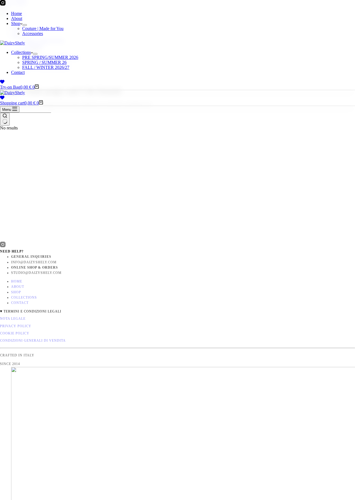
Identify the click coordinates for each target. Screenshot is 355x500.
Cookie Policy (14, 333)
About (16, 18)
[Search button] (5, 119)
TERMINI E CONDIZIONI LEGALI (32, 311)
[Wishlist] (2, 81)
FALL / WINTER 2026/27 (45, 67)
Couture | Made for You (43, 28)
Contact (18, 72)
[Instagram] (3, 4)
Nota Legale (13, 319)
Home (16, 13)
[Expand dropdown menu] (24, 25)
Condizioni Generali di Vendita (33, 340)
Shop (15, 23)
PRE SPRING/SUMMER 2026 (50, 57)
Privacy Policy (15, 326)
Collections (21, 52)
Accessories (32, 33)
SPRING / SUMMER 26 (44, 62)
